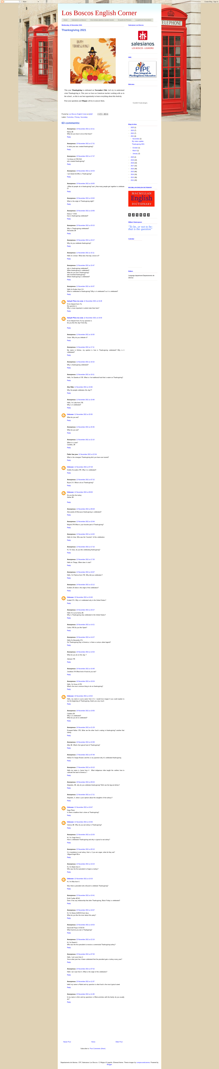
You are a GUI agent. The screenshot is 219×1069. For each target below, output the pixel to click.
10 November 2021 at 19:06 (85, 211)
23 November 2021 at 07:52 (85, 969)
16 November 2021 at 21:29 (85, 727)
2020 (132, 157)
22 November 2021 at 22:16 (85, 939)
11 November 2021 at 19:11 (85, 374)
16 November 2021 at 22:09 (85, 742)
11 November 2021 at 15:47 (85, 265)
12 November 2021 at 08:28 (85, 509)
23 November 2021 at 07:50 (85, 954)
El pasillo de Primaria (124, 20)
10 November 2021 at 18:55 (85, 183)
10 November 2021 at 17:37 (85, 156)
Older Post (119, 1042)
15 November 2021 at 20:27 (85, 610)
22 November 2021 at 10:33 (83, 879)
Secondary (84, 117)
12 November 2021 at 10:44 (85, 521)
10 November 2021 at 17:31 (85, 143)
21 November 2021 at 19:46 (83, 822)
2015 (132, 171)
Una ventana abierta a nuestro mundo (102, 20)
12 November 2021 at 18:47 (85, 572)
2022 (132, 133)
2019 (132, 160)
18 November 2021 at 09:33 (85, 782)
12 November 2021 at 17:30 (85, 559)
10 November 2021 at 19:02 (85, 198)
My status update (137, 141)
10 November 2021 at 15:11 (85, 129)
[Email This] (98, 114)
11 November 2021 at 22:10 (85, 439)
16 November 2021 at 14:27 (85, 637)
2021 (132, 136)
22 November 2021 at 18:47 (85, 910)
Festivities (70, 117)
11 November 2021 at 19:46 (83, 387)
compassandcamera (143, 1062)
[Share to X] (103, 114)
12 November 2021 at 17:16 (85, 547)
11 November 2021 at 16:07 (85, 286)
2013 (132, 177)
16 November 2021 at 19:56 (85, 711)
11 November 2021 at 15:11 (85, 253)
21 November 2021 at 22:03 (85, 834)
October (135, 148)
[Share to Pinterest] (107, 114)
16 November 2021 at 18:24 (85, 681)
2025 (132, 127)
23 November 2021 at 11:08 (85, 994)
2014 (132, 174)
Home (65, 20)
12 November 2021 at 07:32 (85, 479)
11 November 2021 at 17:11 (85, 347)
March (135, 150)
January (135, 153)
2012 (132, 180)
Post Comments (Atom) (97, 1048)
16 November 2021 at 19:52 (83, 696)
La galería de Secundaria (143, 20)
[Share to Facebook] (105, 114)
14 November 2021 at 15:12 (85, 584)
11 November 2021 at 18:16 (85, 362)
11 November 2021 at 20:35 (83, 414)
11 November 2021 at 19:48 (85, 400)
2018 (132, 163)
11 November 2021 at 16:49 (93, 301)
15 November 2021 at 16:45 (83, 597)
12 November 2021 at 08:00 (83, 492)
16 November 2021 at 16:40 (85, 669)
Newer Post (67, 1042)
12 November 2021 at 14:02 (85, 534)
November (136, 139)
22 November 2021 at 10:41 (85, 895)
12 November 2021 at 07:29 (83, 467)
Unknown (70, 414)
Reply (69, 137)
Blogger (109, 1064)
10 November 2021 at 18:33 (85, 171)
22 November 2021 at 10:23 (85, 864)
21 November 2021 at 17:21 (85, 794)
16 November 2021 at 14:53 (85, 652)
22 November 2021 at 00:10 (85, 849)
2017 (132, 166)
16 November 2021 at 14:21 (85, 624)
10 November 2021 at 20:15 (85, 225)
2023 (132, 130)
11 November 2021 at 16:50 (93, 318)
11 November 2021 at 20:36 (85, 427)
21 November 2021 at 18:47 (83, 807)
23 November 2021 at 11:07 (85, 981)
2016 (132, 169)
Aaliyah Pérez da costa (75, 301)
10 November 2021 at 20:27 (85, 240)
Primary (77, 117)
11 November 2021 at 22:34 (87, 454)
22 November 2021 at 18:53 (85, 925)
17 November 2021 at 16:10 (85, 767)
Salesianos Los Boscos (79, 20)
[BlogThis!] (101, 114)
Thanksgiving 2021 (138, 144)
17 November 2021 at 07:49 (85, 755)
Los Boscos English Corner (99, 13)
